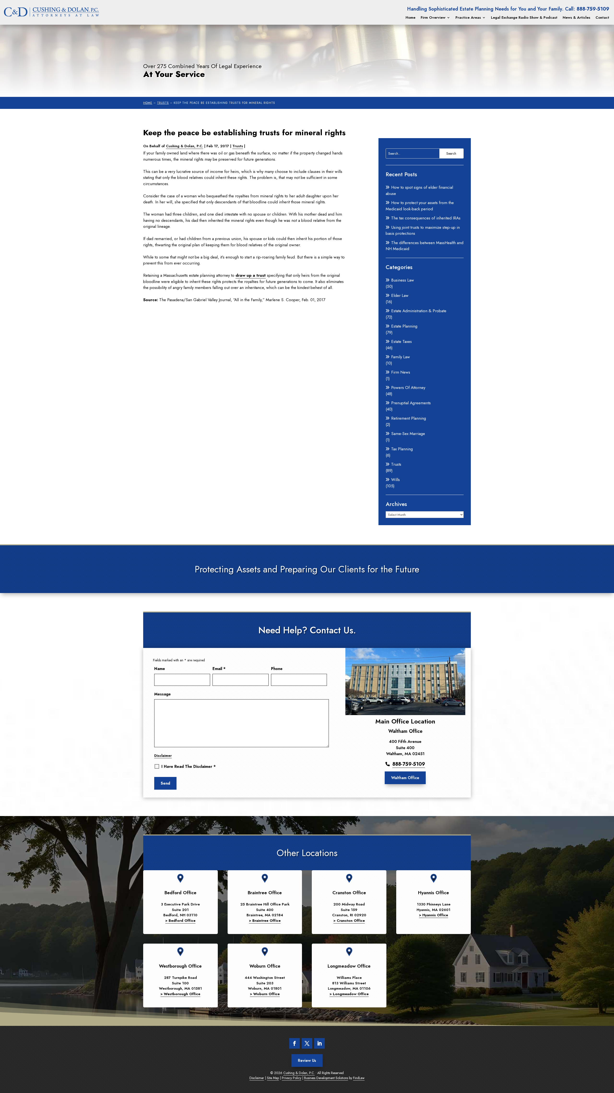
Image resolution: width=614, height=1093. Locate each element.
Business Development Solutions (326, 1077)
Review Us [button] (307, 1060)
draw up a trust (251, 275)
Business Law (402, 280)
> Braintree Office (265, 920)
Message (162, 694)
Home (410, 17)
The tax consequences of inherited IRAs (425, 218)
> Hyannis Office (433, 915)
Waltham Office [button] (405, 778)
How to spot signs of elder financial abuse (419, 190)
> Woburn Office (265, 994)
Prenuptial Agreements (411, 403)
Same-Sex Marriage (408, 433)
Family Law (400, 357)
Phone (277, 668)
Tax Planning (402, 449)
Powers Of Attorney (408, 387)
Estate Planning (404, 326)
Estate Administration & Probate (418, 311)
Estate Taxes (401, 341)
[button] (607, 1086)
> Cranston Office (349, 920)
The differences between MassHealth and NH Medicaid (424, 246)
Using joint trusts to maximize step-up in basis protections (423, 230)
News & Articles (576, 17)
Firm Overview (433, 17)
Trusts (237, 146)
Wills (395, 479)
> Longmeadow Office (349, 994)
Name (159, 668)
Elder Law (399, 295)
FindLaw (359, 1077)
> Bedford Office (180, 920)
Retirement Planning (408, 418)
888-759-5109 (593, 9)
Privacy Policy (291, 1077)
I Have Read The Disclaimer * (188, 766)
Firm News (400, 372)
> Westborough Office (180, 994)
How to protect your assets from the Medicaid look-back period (420, 206)
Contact (602, 17)
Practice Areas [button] (468, 17)
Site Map (273, 1077)
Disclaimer (163, 755)
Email (219, 668)
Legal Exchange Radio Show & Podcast (524, 17)
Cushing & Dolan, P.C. (184, 146)
